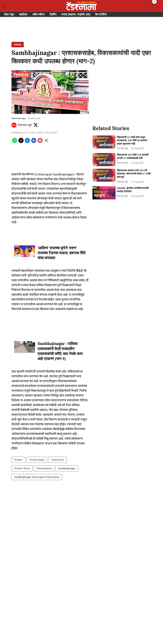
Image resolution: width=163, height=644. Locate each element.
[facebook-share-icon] (27, 142)
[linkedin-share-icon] (33, 142)
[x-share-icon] (21, 142)
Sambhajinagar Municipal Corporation (36, 476)
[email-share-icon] (40, 142)
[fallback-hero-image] (104, 142)
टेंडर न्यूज (9, 14)
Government (44, 468)
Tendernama (36, 459)
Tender (18, 459)
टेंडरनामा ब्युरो (25, 125)
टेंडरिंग (53, 14)
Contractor (57, 459)
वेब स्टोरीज (101, 14)
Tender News (22, 468)
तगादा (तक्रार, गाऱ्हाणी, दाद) (75, 14)
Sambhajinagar (66, 468)
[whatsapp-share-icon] (14, 142)
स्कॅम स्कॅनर (38, 14)
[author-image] (14, 125)
